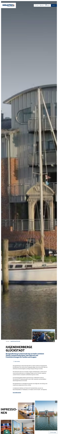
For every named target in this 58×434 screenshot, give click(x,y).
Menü (53, 5)
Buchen (42, 5)
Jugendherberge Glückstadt (15, 341)
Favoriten (47, 5)
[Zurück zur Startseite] (8, 5)
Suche (37, 5)
